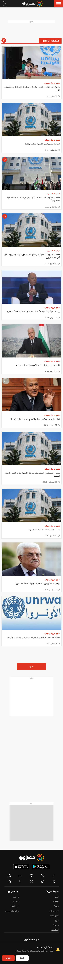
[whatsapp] (9, 876)
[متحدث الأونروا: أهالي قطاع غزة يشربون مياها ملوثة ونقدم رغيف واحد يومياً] (31, 173)
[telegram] (54, 881)
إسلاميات (55, 930)
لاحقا (22, 958)
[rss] (20, 881)
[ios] (21, 866)
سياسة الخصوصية (12, 911)
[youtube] (20, 876)
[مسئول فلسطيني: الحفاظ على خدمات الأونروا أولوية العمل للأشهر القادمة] (31, 448)
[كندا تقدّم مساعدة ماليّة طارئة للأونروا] (31, 505)
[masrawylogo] (31, 857)
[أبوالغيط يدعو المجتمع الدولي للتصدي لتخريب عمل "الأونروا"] (31, 394)
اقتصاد (56, 901)
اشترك (8, 958)
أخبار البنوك (54, 916)
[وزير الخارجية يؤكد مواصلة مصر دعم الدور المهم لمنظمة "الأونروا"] (31, 287)
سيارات (56, 925)
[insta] (31, 876)
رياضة (56, 906)
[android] (41, 866)
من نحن (16, 897)
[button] (58, 3)
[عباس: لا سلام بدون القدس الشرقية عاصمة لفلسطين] (31, 559)
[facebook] (54, 876)
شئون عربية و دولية (52, 83)
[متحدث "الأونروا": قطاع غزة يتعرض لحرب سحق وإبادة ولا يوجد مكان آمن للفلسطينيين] (31, 230)
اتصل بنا (15, 901)
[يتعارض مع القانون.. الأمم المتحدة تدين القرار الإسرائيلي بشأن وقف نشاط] (31, 62)
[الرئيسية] (32, 4)
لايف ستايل (54, 911)
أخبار (57, 897)
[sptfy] (31, 881)
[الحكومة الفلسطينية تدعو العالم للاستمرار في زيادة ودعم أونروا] (31, 613)
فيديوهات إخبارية (53, 193)
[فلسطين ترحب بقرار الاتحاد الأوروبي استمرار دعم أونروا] (31, 340)
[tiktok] (43, 881)
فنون (57, 920)
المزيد (31, 666)
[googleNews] (9, 881)
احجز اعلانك (14, 906)
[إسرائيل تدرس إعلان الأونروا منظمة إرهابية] (31, 119)
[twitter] (43, 876)
